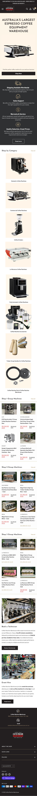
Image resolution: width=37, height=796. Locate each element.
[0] (34, 9)
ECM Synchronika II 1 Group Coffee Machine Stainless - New (9, 421)
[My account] (30, 9)
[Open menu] (2, 9)
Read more (18, 141)
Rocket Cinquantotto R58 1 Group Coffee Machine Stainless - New (9, 450)
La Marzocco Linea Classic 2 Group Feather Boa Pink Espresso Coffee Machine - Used (27, 519)
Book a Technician (9, 648)
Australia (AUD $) (7, 766)
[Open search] (27, 9)
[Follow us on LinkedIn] (9, 774)
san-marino (5, 485)
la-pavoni (23, 446)
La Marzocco (23, 514)
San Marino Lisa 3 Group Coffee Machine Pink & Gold (8, 585)
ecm (3, 417)
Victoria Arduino (24, 417)
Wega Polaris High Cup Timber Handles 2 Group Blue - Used (27, 490)
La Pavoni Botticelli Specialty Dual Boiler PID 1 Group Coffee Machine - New (27, 451)
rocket (4, 446)
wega (21, 485)
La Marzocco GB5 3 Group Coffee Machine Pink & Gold (27, 585)
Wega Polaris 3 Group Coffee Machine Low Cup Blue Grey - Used (27, 557)
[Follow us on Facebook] (3, 774)
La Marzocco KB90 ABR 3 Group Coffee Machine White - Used (9, 557)
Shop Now (18, 73)
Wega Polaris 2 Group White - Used (8, 517)
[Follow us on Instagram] (6, 774)
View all (33, 150)
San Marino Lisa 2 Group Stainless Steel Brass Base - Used (9, 490)
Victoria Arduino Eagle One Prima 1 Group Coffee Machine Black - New (27, 421)
